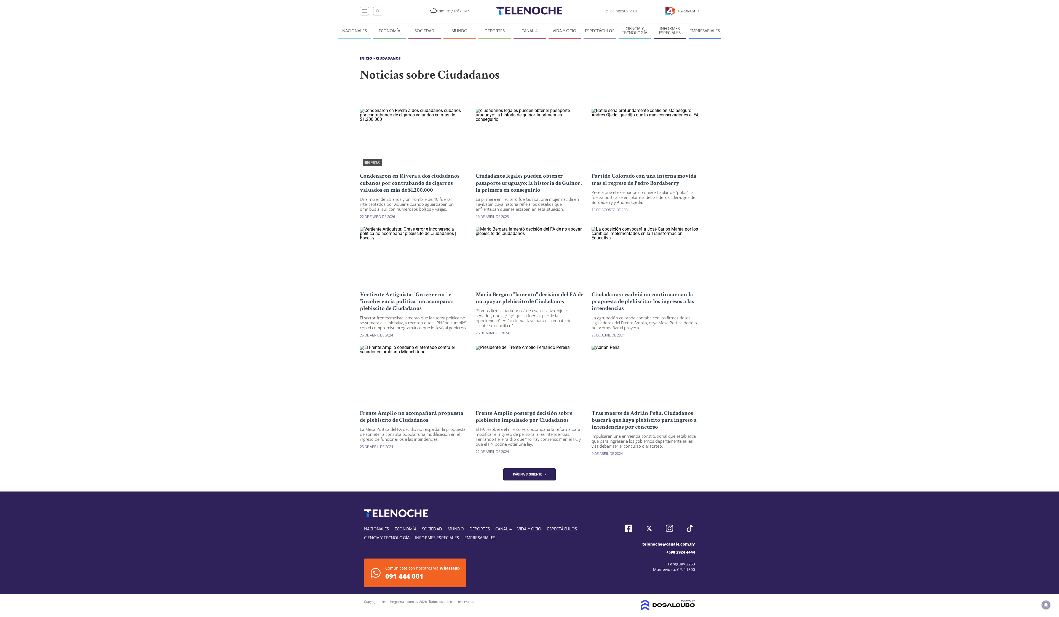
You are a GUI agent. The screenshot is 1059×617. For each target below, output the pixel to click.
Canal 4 (530, 31)
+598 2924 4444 (680, 552)
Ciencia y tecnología (634, 30)
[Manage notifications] (1046, 604)
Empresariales (704, 31)
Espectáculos (599, 31)
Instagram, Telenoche (669, 528)
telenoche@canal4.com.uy (668, 544)
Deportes (495, 31)
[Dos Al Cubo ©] (668, 609)
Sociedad (424, 31)
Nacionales (354, 31)
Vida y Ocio (564, 31)
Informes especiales (670, 30)
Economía (389, 31)
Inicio (366, 58)
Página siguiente (529, 474)
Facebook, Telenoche (628, 528)
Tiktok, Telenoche (690, 528)
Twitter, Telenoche (649, 528)
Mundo (459, 31)
